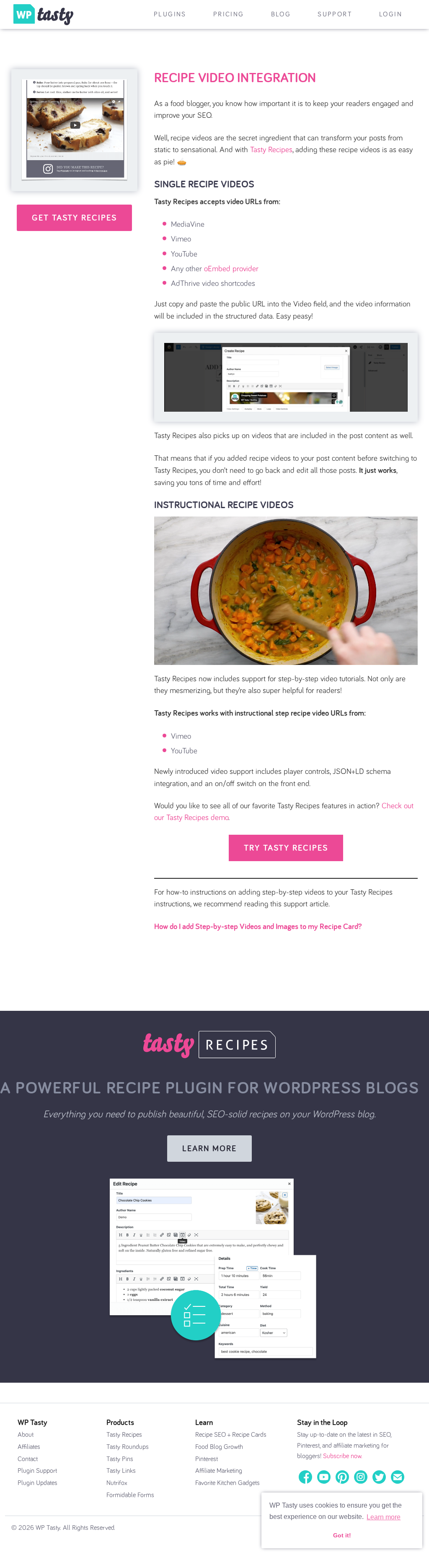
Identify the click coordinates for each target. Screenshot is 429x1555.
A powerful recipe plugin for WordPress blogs (209, 1087)
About (26, 1434)
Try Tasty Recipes (286, 847)
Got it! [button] (342, 1535)
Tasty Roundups (127, 1446)
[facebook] (305, 1476)
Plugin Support (37, 1470)
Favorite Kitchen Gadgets (227, 1483)
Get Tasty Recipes (74, 217)
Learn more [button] (384, 1517)
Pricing (228, 14)
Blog (281, 14)
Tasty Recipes (271, 150)
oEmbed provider (231, 269)
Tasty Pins (119, 1459)
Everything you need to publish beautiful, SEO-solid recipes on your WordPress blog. (209, 1114)
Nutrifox (116, 1483)
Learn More (209, 1148)
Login (390, 14)
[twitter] (379, 1476)
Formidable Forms (130, 1495)
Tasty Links (121, 1470)
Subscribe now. (342, 1456)
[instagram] (360, 1476)
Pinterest (206, 1459)
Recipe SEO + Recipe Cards (230, 1434)
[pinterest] (342, 1476)
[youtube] (324, 1476)
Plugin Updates (37, 1483)
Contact (28, 1459)
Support (335, 14)
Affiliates (29, 1446)
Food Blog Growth (219, 1446)
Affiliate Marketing (218, 1470)
